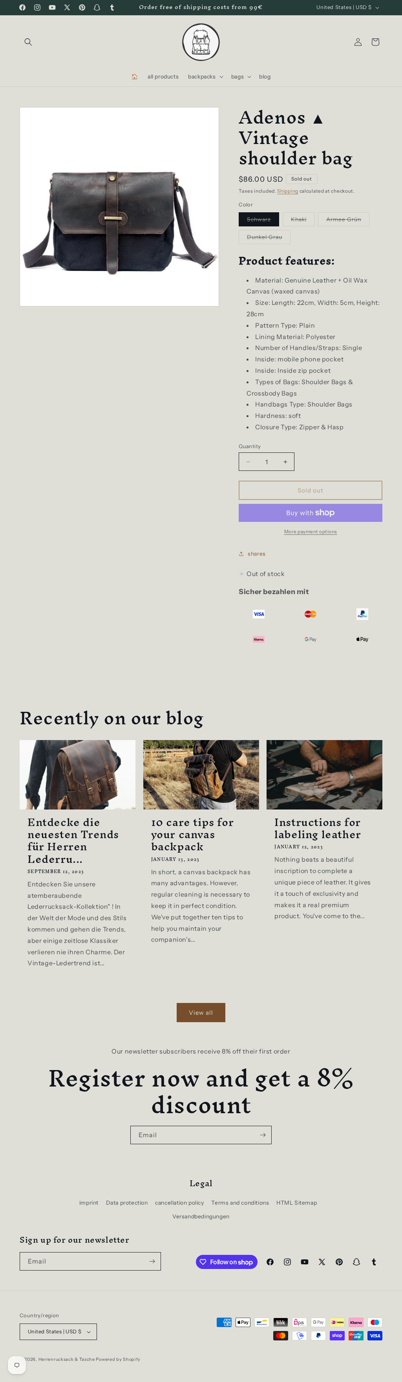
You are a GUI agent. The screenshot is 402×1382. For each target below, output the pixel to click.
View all (201, 1012)
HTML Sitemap (296, 1202)
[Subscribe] (262, 1135)
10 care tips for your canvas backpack (192, 834)
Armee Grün (347, 220)
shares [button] (257, 553)
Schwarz (263, 220)
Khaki (303, 220)
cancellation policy (179, 1202)
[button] (28, 42)
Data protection (127, 1202)
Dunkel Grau (269, 238)
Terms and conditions (240, 1202)
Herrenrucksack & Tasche (66, 1359)
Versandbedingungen (201, 1216)
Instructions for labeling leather (317, 828)
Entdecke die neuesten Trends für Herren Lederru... (73, 840)
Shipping (287, 191)
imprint (89, 1202)
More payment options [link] (310, 531)
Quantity (250, 446)
